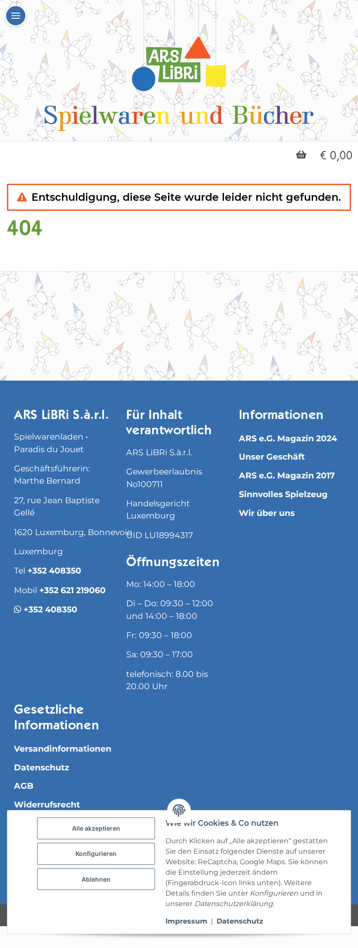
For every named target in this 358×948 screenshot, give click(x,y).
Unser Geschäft (272, 457)
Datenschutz (41, 768)
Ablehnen (96, 879)
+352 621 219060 (72, 590)
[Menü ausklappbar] (15, 15)
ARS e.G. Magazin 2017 (287, 476)
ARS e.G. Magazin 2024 (288, 438)
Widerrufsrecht (47, 805)
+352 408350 (54, 571)
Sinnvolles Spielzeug (283, 494)
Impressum (186, 921)
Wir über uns (267, 513)
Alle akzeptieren (96, 828)
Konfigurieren (96, 853)
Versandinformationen (62, 749)
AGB (24, 786)
